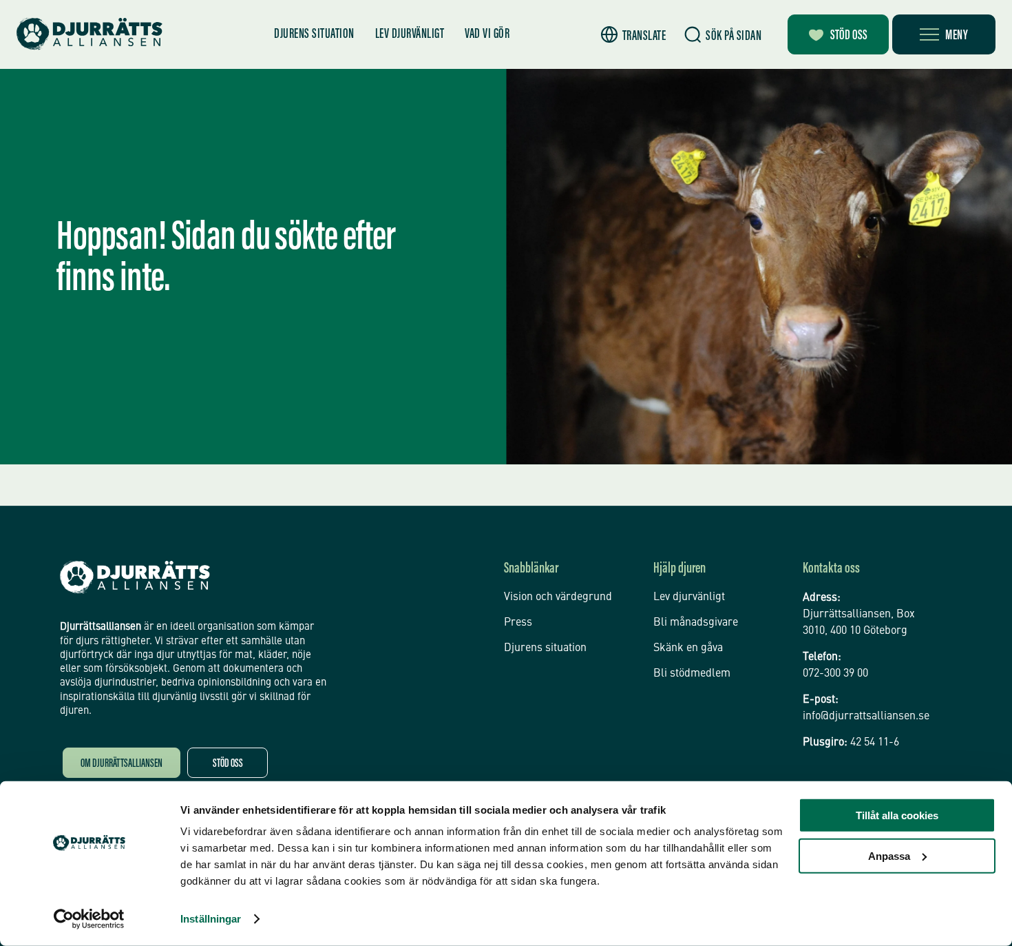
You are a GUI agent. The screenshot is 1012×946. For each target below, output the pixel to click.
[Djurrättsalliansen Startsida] (135, 577)
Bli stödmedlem (691, 673)
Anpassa (889, 855)
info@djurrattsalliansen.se (866, 716)
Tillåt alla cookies (897, 815)
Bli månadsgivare (695, 622)
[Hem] (89, 34)
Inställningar (210, 919)
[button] (633, 34)
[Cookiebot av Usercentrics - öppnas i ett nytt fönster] (89, 919)
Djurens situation (314, 34)
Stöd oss (848, 36)
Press (518, 622)
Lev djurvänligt (410, 34)
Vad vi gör (487, 34)
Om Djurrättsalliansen (121, 764)
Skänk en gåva (688, 648)
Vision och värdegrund (558, 597)
